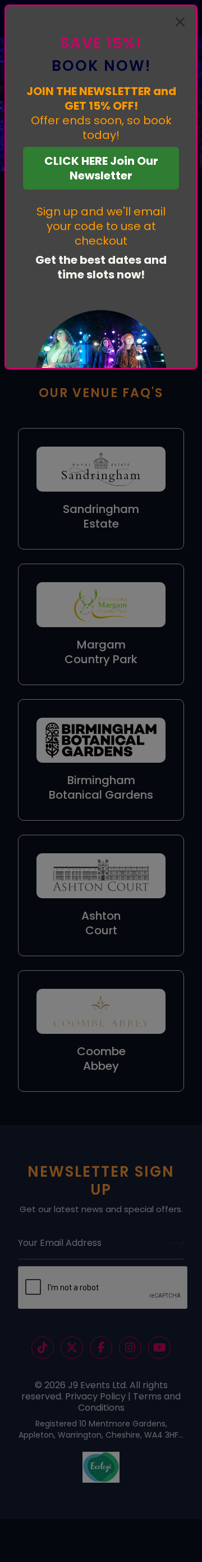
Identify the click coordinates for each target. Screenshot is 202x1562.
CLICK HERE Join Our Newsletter (101, 168)
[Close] (180, 22)
